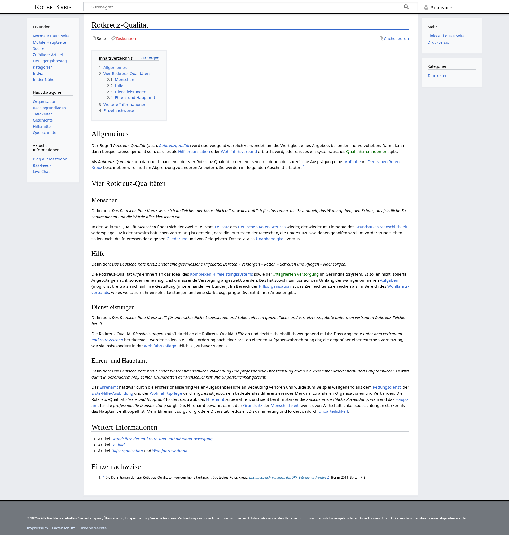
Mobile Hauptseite (49, 42)
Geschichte (43, 120)
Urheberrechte (93, 527)
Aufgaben (389, 280)
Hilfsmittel (42, 126)
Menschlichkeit (393, 226)
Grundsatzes (367, 226)
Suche (38, 48)
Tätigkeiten (43, 113)
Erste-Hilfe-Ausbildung (112, 393)
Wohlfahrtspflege (160, 345)
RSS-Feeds (42, 165)
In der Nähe (43, 79)
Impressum (37, 527)
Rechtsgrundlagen (49, 107)
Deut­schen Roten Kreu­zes (262, 226)
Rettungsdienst (387, 387)
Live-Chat (41, 171)
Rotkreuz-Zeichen (107, 339)
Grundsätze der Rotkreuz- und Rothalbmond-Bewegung (162, 438)
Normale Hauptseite (51, 35)
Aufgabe (353, 161)
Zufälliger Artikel (48, 54)
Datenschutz (63, 527)
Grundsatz (252, 405)
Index (38, 73)
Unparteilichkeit (333, 411)
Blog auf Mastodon (50, 158)
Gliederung (176, 238)
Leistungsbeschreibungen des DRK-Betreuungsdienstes (287, 477)
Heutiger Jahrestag (50, 60)
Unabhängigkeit (271, 238)
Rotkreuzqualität (174, 145)
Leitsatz (222, 226)
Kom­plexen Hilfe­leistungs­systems (221, 274)
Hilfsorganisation (194, 151)
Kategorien (43, 67)
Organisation (44, 101)
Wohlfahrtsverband (239, 151)
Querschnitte (44, 132)
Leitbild (118, 444)
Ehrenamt (109, 387)
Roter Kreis (53, 7)
